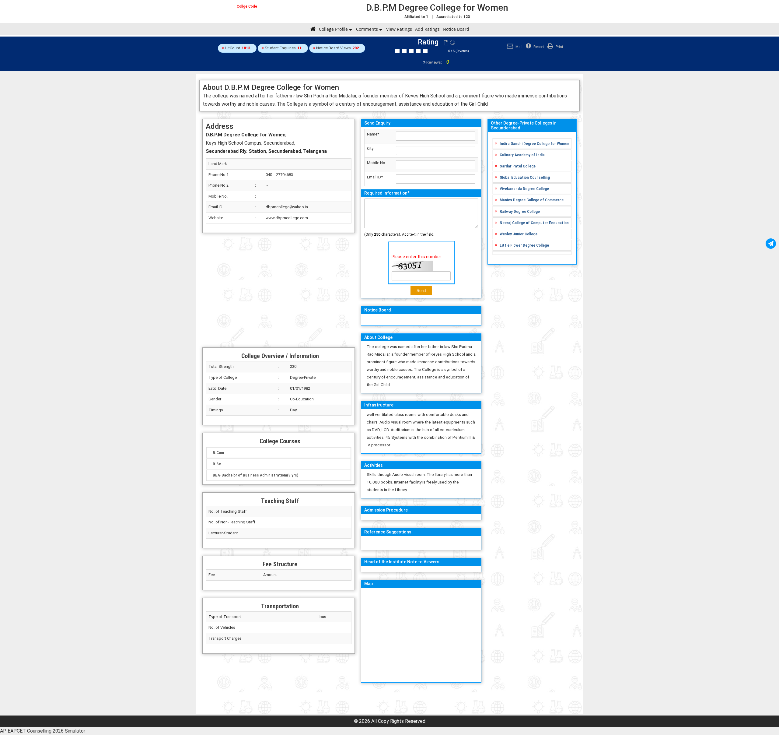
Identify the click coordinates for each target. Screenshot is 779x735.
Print (559, 47)
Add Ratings (427, 29)
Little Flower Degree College (524, 245)
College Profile (333, 29)
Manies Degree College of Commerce (532, 199)
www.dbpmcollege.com (287, 218)
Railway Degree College (520, 211)
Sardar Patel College (518, 166)
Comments (367, 29)
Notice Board (456, 29)
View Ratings (399, 29)
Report (538, 47)
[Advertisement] (278, 290)
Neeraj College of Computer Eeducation (534, 222)
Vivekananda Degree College (524, 188)
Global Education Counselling (525, 177)
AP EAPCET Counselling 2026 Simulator (42, 731)
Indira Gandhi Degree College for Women (534, 143)
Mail (518, 47)
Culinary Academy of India (522, 154)
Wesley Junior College (518, 233)
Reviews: (437, 62)
